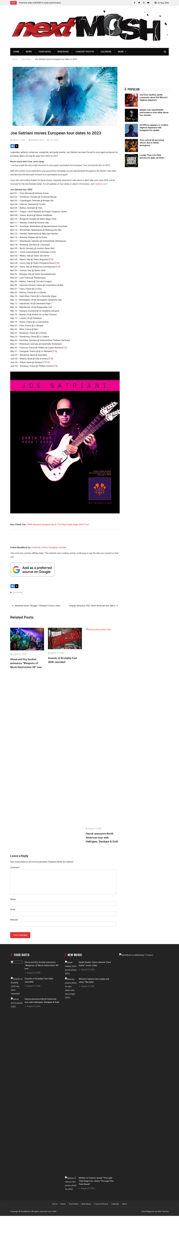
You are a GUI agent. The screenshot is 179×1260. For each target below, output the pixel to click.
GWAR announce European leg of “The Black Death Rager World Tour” (58, 524)
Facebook (35, 547)
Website (14, 919)
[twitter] (139, 2)
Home (16, 51)
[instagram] (143, 2)
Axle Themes (163, 1211)
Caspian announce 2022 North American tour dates (92, 605)
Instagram (53, 547)
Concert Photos (85, 51)
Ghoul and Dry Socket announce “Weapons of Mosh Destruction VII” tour (26, 663)
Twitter (44, 547)
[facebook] (134, 2)
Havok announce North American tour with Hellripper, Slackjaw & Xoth (102, 837)
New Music (63, 51)
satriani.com (101, 184)
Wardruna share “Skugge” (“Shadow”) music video (37, 605)
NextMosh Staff (37, 140)
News (29, 51)
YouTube (62, 547)
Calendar (106, 51)
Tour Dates (44, 51)
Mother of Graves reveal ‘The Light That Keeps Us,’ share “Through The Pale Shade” (96, 1181)
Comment (15, 867)
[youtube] (148, 2)
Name (13, 899)
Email (12, 909)
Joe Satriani (18, 592)
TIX (51, 259)
